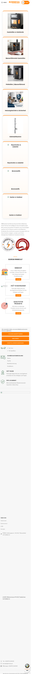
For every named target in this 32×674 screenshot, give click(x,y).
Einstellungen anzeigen (15, 343)
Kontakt (3, 529)
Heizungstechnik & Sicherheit (15, 110)
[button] (3, 244)
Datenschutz (4, 523)
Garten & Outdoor (15, 215)
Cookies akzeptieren (15, 334)
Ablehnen (15, 338)
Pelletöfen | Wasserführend (15, 84)
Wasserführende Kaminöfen (15, 58)
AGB (2, 526)
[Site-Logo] (14, 2)
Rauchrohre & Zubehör (15, 163)
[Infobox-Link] (15, 348)
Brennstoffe (15, 189)
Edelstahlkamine (15, 136)
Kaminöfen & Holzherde (15, 32)
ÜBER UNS (3, 518)
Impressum (3, 520)
